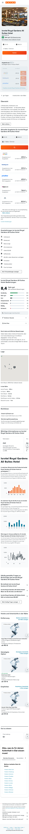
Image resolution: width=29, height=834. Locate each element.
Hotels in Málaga (8, 787)
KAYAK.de (6, 827)
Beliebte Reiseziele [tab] (8, 758)
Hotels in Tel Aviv (8, 781)
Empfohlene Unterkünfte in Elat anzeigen (21, 687)
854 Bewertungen (16, 37)
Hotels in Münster (8, 792)
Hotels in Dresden (8, 776)
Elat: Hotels (17, 828)
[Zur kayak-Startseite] (10, 2)
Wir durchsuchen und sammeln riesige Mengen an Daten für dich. (13, 816)
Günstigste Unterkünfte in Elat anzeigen (22, 652)
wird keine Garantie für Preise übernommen (15, 808)
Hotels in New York (9, 769)
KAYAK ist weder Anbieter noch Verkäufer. (11, 813)
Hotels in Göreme (8, 774)
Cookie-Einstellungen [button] (6, 221)
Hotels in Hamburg (9, 772)
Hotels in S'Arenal (8, 790)
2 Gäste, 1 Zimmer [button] (8, 48)
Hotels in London (8, 783)
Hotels (11, 827)
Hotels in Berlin (8, 785)
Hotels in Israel (10, 828)
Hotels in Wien (8, 778)
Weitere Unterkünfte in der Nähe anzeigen (22, 618)
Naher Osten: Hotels (19, 827)
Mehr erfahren (6, 213)
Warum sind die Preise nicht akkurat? (12, 819)
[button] (3, 2)
